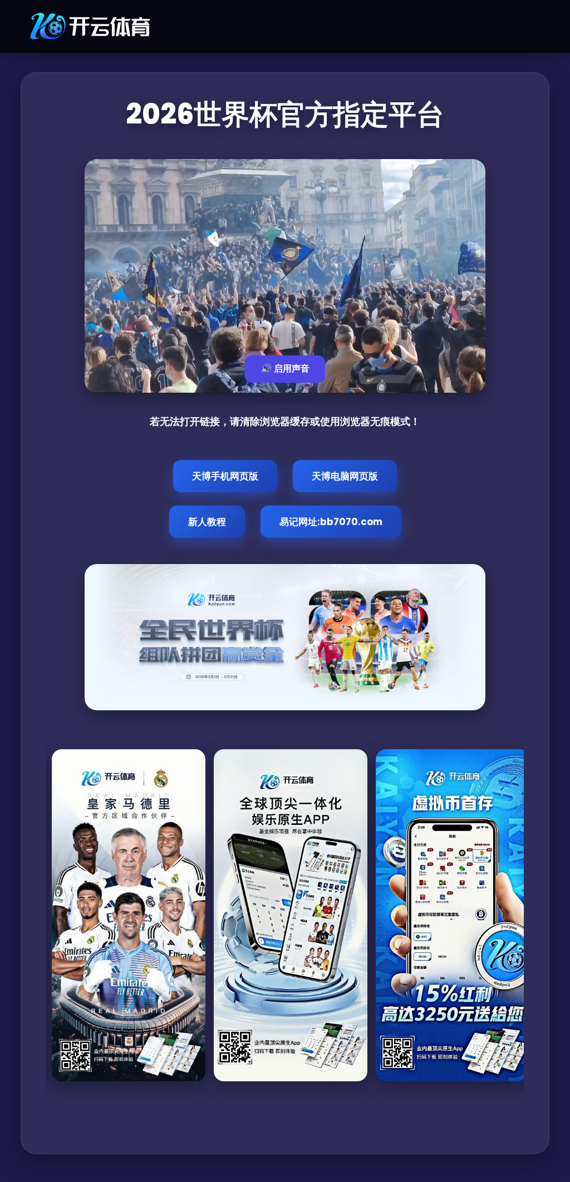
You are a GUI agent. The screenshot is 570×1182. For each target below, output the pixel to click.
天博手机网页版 (225, 476)
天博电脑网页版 (345, 476)
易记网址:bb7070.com (330, 521)
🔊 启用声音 (285, 368)
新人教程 (207, 521)
